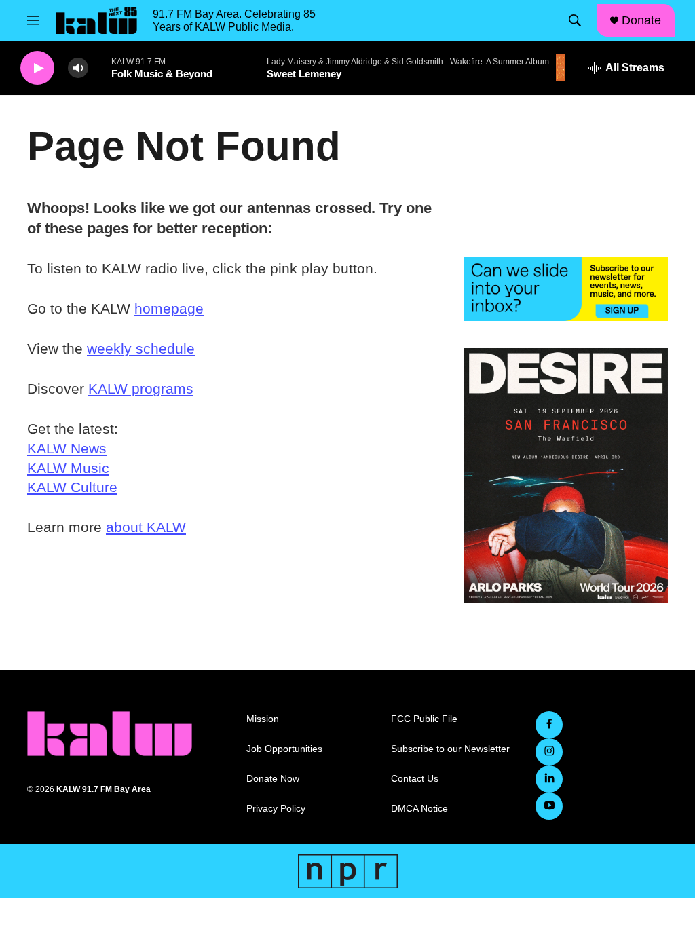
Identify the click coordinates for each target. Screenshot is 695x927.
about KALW (146, 527)
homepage (169, 308)
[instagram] (549, 751)
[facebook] (549, 724)
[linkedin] (549, 779)
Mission (262, 719)
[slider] (100, 67)
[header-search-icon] (575, 20)
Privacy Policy (275, 808)
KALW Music (68, 468)
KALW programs (140, 388)
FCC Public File (424, 719)
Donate (641, 20)
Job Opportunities (284, 749)
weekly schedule (141, 348)
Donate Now (272, 779)
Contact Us (414, 779)
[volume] (78, 68)
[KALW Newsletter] (566, 289)
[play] (37, 68)
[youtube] (549, 806)
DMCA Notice (419, 808)
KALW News (67, 448)
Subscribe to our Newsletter (450, 749)
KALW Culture (72, 487)
